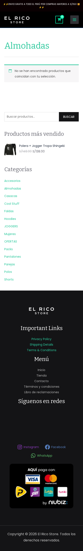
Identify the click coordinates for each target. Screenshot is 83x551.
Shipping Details (41, 344)
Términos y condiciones (41, 386)
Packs (8, 249)
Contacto (41, 381)
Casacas (10, 196)
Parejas (9, 264)
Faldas (9, 211)
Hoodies (10, 219)
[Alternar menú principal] (74, 19)
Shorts (9, 279)
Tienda (41, 375)
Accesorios (12, 181)
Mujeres (10, 234)
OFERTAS (10, 241)
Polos (8, 272)
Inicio (41, 370)
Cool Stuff (11, 204)
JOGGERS (11, 226)
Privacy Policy (41, 339)
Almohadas (12, 188)
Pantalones (12, 256)
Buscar (68, 117)
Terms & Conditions (41, 350)
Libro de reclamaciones (41, 392)
